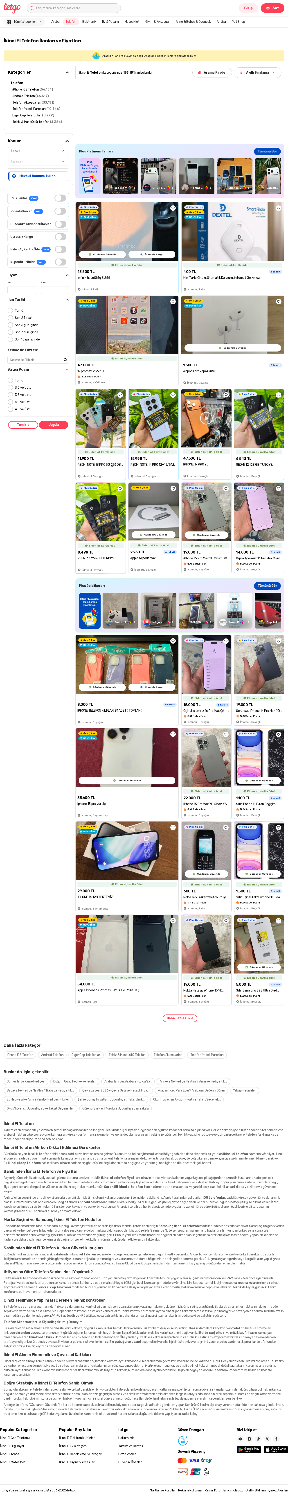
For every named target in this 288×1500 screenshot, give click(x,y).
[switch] (60, 198)
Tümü (19, 311)
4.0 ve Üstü (23, 402)
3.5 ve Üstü (23, 395)
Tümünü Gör (267, 151)
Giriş (248, 8)
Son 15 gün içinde (27, 339)
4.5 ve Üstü (23, 409)
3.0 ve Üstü (23, 388)
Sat (275, 8)
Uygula (53, 425)
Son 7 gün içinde (26, 332)
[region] (180, 176)
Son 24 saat (24, 318)
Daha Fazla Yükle (180, 1018)
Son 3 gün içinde (26, 325)
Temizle (23, 425)
